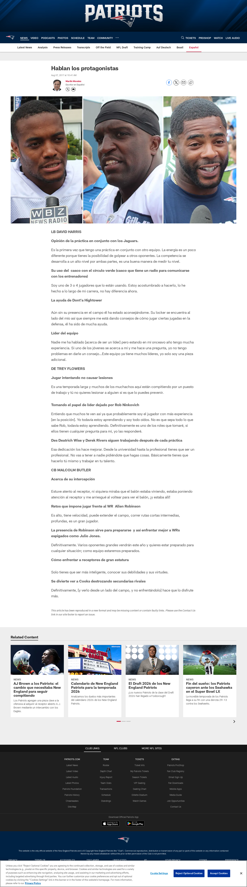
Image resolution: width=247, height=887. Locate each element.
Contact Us (175, 806)
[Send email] (183, 84)
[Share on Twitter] (176, 84)
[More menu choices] (117, 37)
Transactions (106, 789)
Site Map (72, 806)
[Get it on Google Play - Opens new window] (135, 825)
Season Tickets (139, 777)
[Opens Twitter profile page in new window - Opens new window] (68, 89)
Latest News (72, 765)
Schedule (105, 795)
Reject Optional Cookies (189, 873)
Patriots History (72, 795)
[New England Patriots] (123, 840)
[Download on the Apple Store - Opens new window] (110, 824)
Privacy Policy (33, 883)
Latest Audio (72, 777)
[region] (123, 873)
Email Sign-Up (176, 777)
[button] (118, 721)
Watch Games (139, 801)
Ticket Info (140, 765)
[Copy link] (191, 83)
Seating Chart (139, 789)
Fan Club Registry (175, 771)
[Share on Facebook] (169, 84)
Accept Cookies (219, 873)
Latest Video (72, 771)
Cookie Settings (159, 873)
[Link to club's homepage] (10, 37)
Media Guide (176, 795)
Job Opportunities (176, 801)
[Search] (182, 37)
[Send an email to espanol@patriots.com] (73, 89)
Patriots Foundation (72, 789)
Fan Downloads (175, 783)
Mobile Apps (176, 789)
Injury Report (106, 777)
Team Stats (106, 783)
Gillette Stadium (139, 795)
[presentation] (234, 722)
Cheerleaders (72, 801)
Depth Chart (106, 771)
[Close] (241, 873)
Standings (106, 801)
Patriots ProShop (175, 765)
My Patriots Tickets (139, 771)
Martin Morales (73, 81)
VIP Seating (139, 783)
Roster (106, 765)
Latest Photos (72, 783)
